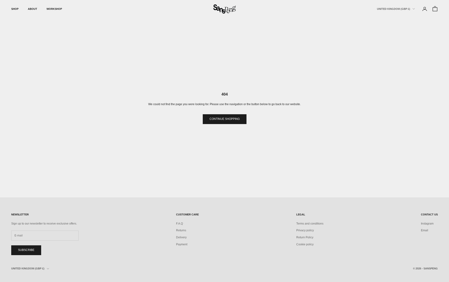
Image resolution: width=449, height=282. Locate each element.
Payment (181, 244)
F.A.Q (179, 223)
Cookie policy (305, 244)
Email (424, 230)
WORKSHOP (54, 8)
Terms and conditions (309, 223)
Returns (181, 230)
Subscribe (26, 250)
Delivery (181, 237)
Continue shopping (225, 119)
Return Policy (304, 237)
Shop (14, 8)
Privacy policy (305, 230)
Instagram (427, 223)
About (32, 8)
